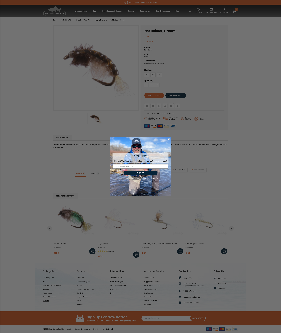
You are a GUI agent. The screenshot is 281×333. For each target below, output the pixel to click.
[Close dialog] (169, 139)
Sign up (140, 173)
